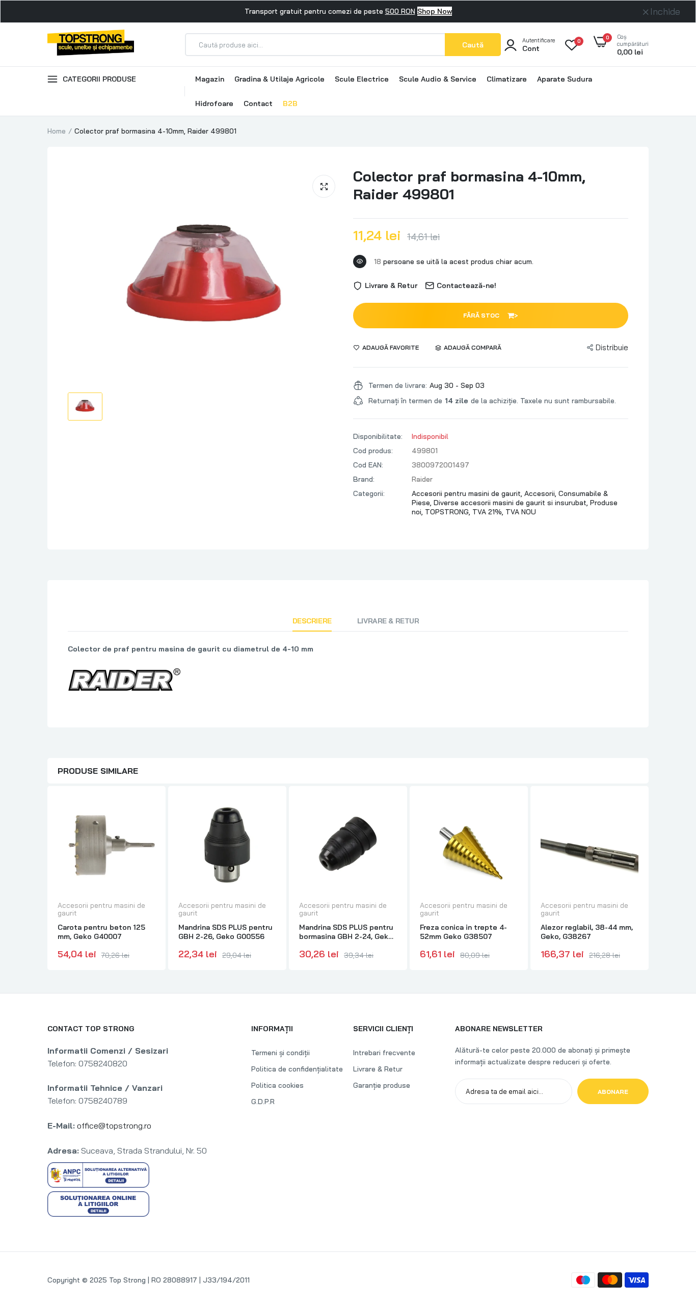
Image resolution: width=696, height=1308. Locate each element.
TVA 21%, (488, 511)
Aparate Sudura (564, 79)
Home (56, 131)
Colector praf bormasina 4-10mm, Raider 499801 (469, 185)
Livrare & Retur (388, 620)
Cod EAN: (368, 464)
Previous (47, 879)
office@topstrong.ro (114, 1125)
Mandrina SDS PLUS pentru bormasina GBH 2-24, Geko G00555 (346, 932)
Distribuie (612, 347)
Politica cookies (277, 1085)
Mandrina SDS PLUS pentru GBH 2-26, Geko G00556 (225, 932)
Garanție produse (381, 1085)
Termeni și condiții (280, 1052)
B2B (290, 103)
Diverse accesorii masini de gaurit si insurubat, (512, 502)
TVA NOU (520, 511)
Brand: (363, 479)
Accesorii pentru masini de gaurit (101, 909)
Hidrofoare (214, 103)
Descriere (312, 620)
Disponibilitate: (378, 436)
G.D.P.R (263, 1101)
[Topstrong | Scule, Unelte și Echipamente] (90, 44)
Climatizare (507, 79)
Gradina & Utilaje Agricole (279, 79)
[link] (146, 813)
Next (648, 879)
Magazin (209, 79)
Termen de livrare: (397, 385)
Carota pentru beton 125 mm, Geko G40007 (101, 932)
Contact (258, 103)
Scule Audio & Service (437, 79)
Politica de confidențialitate (297, 1069)
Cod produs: (373, 450)
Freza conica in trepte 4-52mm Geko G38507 (463, 932)
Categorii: (369, 493)
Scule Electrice (362, 79)
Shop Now (434, 11)
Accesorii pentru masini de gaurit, (468, 493)
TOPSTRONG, (448, 511)
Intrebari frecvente (384, 1052)
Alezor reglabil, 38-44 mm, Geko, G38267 (587, 932)
